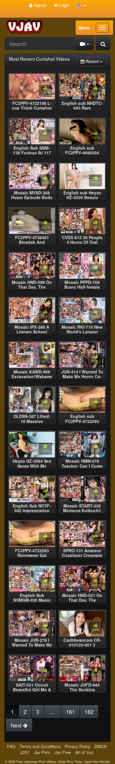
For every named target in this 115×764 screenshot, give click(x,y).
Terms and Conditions (39, 746)
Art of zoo (84, 752)
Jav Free (63, 752)
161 (70, 711)
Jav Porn (42, 752)
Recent (95, 61)
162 (89, 711)
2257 (25, 752)
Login (63, 5)
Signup (39, 5)
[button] (81, 5)
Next (17, 725)
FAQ (11, 746)
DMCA (100, 746)
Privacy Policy (77, 746)
